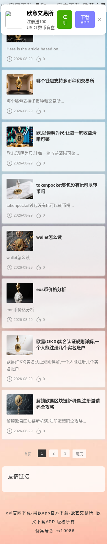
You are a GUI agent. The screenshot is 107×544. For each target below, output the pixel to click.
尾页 (79, 454)
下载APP (85, 20)
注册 (64, 19)
